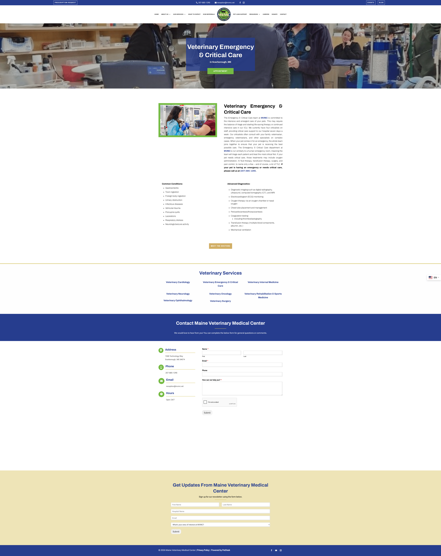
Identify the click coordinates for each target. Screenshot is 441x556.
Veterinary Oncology (220, 293)
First (203, 356)
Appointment (220, 71)
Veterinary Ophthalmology (178, 300)
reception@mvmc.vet (175, 386)
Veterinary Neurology (178, 293)
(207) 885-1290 (248, 171)
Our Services (178, 14)
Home (156, 14)
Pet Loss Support (240, 14)
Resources (253, 14)
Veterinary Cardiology (178, 282)
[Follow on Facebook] (271, 550)
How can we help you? (212, 380)
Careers (266, 14)
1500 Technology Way (174, 356)
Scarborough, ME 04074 (175, 359)
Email (205, 361)
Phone (204, 370)
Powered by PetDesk (220, 550)
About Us (164, 14)
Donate (274, 14)
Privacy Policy (203, 550)
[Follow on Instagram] (281, 550)
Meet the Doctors (220, 246)
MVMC (264, 118)
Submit (207, 412)
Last (244, 356)
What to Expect (194, 14)
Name (205, 349)
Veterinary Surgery (220, 301)
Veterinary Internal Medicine (263, 282)
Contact (283, 14)
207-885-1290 (171, 373)
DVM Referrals (209, 14)
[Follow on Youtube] (276, 550)
